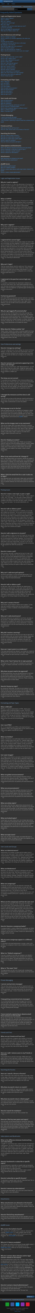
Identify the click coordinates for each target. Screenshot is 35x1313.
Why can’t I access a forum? (8, 66)
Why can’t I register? (6, 21)
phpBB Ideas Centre (6, 1247)
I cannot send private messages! (9, 117)
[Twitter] (17, 1304)
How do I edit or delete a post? (8, 58)
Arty (14, 1309)
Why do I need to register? (7, 18)
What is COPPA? (5, 19)
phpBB (21, 416)
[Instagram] (22, 1304)
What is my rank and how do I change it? (11, 49)
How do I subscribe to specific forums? (10, 151)
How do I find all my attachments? (9, 160)
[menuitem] (33, 9)
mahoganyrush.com (8, 1)
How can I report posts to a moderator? (10, 71)
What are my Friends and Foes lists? (10, 128)
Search (3, 3)
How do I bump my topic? (7, 75)
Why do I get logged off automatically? (10, 29)
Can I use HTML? (5, 83)
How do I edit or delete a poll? (8, 64)
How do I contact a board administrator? (10, 172)
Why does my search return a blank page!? (11, 138)
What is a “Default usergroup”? (8, 109)
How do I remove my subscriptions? (9, 152)
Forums (15, 2)
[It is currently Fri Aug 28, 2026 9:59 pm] (13, 9)
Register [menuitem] (34, 2)
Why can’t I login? (5, 24)
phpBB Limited (9, 1232)
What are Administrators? (7, 100)
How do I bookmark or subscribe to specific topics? (13, 149)
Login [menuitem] (31, 2)
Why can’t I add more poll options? (9, 63)
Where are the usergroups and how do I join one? (13, 105)
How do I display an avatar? (7, 47)
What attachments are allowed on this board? (12, 158)
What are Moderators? (6, 102)
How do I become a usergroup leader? (10, 106)
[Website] (7, 1304)
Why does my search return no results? (10, 137)
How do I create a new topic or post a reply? (11, 57)
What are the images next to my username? (11, 46)
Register (13, 3)
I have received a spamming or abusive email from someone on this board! (17, 121)
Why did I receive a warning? (8, 69)
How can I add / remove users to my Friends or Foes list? (15, 129)
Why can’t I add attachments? (8, 68)
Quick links (2, 2)
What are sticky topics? (6, 91)
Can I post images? (5, 86)
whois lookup (4, 1264)
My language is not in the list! (8, 44)
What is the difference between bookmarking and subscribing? (16, 147)
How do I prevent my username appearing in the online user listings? (15, 39)
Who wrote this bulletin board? (8, 166)
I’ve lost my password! (6, 27)
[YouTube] (28, 1304)
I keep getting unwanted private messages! (11, 118)
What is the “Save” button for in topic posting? (12, 72)
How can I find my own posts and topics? (11, 141)
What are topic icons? (6, 94)
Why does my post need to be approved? (11, 74)
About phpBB (12, 1235)
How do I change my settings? (8, 36)
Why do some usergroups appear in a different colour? (14, 108)
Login (8, 3)
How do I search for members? (8, 140)
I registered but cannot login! (8, 23)
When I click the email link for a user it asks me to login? (15, 51)
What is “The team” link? (7, 111)
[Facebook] (12, 1304)
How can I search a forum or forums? (10, 135)
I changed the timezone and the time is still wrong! (13, 43)
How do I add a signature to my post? (10, 60)
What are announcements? (7, 89)
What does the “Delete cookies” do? (9, 30)
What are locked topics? (7, 92)
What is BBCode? (5, 81)
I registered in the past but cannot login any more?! (13, 26)
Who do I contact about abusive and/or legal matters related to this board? (17, 170)
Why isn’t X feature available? (8, 167)
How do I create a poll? (6, 61)
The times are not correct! (7, 41)
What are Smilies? (5, 85)
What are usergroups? (6, 103)
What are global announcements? (9, 88)
